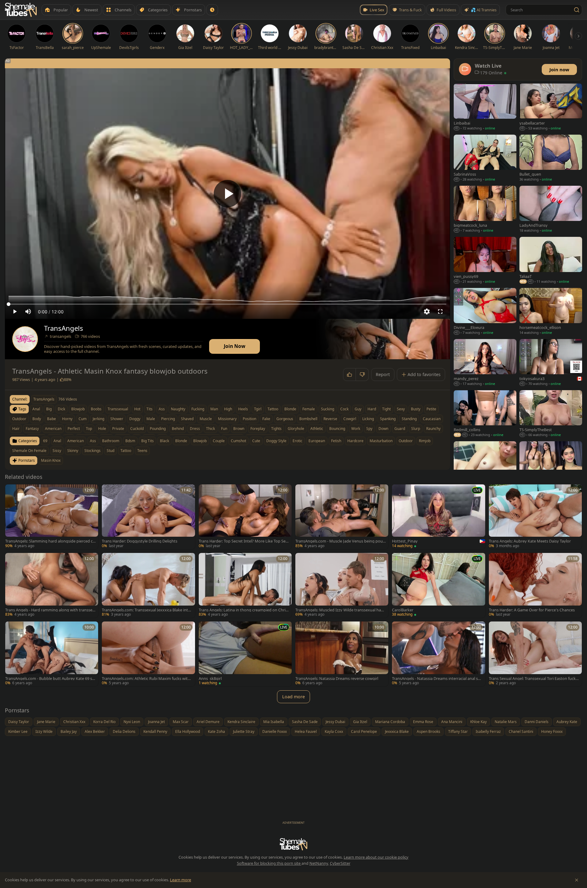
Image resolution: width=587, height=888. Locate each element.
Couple (219, 440)
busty (415, 409)
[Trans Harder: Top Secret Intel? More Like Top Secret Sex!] (245, 516)
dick (61, 409)
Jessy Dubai (335, 721)
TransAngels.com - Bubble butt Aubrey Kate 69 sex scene (49, 679)
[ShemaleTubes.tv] (21, 10)
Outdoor (406, 440)
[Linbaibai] (485, 108)
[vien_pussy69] (485, 261)
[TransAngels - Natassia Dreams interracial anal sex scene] (438, 653)
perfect (74, 428)
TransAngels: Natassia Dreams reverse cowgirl (336, 679)
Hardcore (355, 440)
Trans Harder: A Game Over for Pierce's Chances (532, 610)
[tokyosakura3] (550, 363)
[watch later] (12, 491)
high (228, 409)
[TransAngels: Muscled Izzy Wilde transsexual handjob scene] (341, 585)
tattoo (273, 409)
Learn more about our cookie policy (376, 857)
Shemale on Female (29, 450)
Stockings (92, 450)
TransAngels (63, 328)
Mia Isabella (273, 721)
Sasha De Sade (305, 721)
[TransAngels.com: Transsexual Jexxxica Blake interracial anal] (148, 585)
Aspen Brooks (428, 731)
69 (45, 440)
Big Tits (147, 440)
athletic (316, 428)
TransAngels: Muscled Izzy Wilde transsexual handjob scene (340, 610)
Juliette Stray (243, 731)
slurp (415, 428)
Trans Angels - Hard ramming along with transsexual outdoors (49, 610)
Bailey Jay (69, 731)
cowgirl (349, 418)
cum (83, 418)
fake (266, 418)
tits (149, 409)
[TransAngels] (25, 339)
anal (36, 409)
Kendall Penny (155, 731)
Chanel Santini (521, 731)
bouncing (337, 428)
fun (224, 428)
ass (162, 409)
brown (238, 428)
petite (431, 409)
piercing (168, 418)
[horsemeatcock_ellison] (550, 312)
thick (210, 428)
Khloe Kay (478, 721)
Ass (93, 440)
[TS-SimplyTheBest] (550, 414)
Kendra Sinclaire (241, 721)
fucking (197, 409)
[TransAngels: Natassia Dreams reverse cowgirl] (341, 653)
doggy (134, 418)
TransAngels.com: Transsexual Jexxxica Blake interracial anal (147, 610)
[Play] (227, 193)
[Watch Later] (212, 9)
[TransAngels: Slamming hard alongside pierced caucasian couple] (51, 516)
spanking (388, 418)
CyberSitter (340, 863)
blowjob (78, 409)
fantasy (32, 428)
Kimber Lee (18, 731)
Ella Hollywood (187, 731)
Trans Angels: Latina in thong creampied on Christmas (244, 610)
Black (164, 440)
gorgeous (284, 418)
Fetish (336, 440)
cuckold (137, 428)
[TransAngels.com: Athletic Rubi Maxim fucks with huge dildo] (148, 653)
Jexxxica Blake (397, 731)
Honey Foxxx (552, 731)
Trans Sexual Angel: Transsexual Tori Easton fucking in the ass (534, 679)
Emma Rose (423, 721)
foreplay (257, 428)
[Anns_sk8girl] (245, 653)
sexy (401, 409)
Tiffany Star (458, 731)
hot (137, 409)
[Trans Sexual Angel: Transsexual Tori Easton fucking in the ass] (535, 653)
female (308, 409)
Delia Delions (124, 731)
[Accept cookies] (576, 880)
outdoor (19, 418)
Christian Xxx (74, 721)
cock (344, 409)
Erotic (297, 440)
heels (243, 409)
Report (383, 374)
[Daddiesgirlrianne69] (485, 465)
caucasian (432, 418)
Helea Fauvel (306, 731)
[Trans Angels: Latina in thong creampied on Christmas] (245, 585)
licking (368, 418)
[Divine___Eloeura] (485, 312)
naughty (178, 409)
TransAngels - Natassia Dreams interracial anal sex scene (437, 679)
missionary (227, 418)
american (53, 428)
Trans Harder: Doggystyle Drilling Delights (139, 541)
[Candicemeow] (550, 465)
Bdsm (130, 440)
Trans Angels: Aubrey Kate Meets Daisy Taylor (530, 541)
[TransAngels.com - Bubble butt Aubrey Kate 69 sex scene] (51, 653)
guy (358, 409)
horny (67, 418)
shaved (187, 418)
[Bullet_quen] (550, 159)
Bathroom (110, 440)
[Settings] (427, 311)
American (75, 440)
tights (276, 428)
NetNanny (318, 863)
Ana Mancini (451, 721)
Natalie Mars (506, 721)
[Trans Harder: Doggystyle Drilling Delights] (148, 516)
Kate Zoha (216, 731)
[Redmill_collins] (485, 414)
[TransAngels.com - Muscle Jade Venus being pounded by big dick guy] (341, 516)
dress (195, 428)
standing (409, 418)
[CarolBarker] (438, 585)
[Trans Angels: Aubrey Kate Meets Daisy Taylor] (535, 516)
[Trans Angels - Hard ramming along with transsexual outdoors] (51, 585)
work (355, 428)
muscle (206, 418)
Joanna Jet (156, 721)
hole (102, 428)
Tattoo (125, 450)
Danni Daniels (536, 721)
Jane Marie (46, 721)
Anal (57, 440)
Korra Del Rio (104, 721)
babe (51, 418)
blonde (290, 409)
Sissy (57, 450)
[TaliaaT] (550, 261)
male (150, 418)
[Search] (576, 10)
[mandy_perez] (485, 363)
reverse (330, 418)
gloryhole (296, 428)
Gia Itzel (360, 721)
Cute (256, 440)
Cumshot (238, 440)
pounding (158, 428)
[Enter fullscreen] (440, 311)
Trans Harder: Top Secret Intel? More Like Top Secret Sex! (244, 541)
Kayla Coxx (334, 731)
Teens (142, 450)
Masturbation (381, 440)
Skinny (72, 450)
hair (16, 428)
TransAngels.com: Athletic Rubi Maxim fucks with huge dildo (146, 679)
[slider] (227, 304)
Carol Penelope (364, 731)
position (249, 418)
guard (399, 428)
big (49, 409)
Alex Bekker (95, 731)
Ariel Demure (208, 721)
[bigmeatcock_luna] (485, 210)
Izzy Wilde (44, 731)
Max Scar (181, 721)
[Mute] (28, 311)
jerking (98, 418)
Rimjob (424, 440)
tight (386, 409)
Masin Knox (51, 460)
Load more (293, 697)
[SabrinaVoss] (485, 159)
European (316, 440)
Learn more (180, 879)
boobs (96, 409)
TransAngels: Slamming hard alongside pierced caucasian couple (50, 541)
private (118, 428)
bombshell (308, 418)
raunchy (433, 428)
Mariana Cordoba (390, 721)
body (36, 418)
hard (371, 409)
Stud (110, 450)
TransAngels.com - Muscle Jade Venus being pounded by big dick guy (340, 541)
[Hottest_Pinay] (438, 516)
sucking (327, 409)
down (383, 428)
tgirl (257, 409)
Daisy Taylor (18, 721)
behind (178, 428)
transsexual (118, 409)
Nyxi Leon (132, 721)
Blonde (181, 440)
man (214, 409)
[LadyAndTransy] (550, 210)
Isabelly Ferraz (488, 731)
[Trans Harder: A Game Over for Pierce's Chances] (535, 585)
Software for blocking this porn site (269, 863)
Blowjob (200, 440)
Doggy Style (276, 440)
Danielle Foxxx (274, 731)
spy (369, 428)
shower (116, 418)
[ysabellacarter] (550, 108)
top (89, 428)
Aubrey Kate (566, 721)
